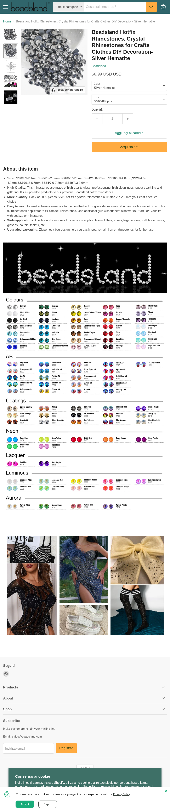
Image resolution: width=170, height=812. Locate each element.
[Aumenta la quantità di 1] (128, 118)
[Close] (166, 791)
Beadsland (99, 66)
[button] (11, 35)
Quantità (97, 109)
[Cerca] (151, 7)
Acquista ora (129, 147)
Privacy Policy (121, 794)
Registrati (66, 748)
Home (7, 21)
